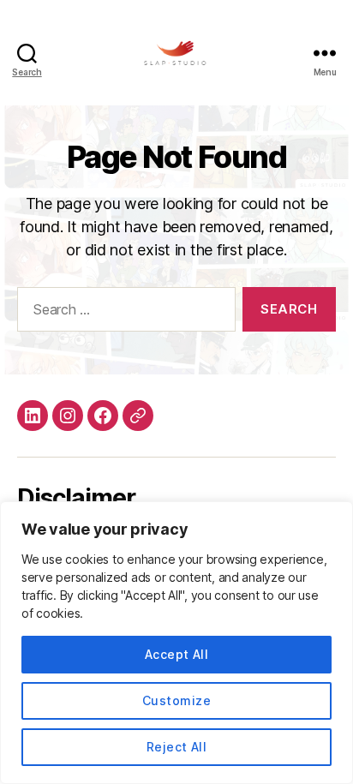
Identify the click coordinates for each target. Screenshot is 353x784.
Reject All (177, 746)
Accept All (177, 654)
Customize (176, 700)
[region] (176, 642)
